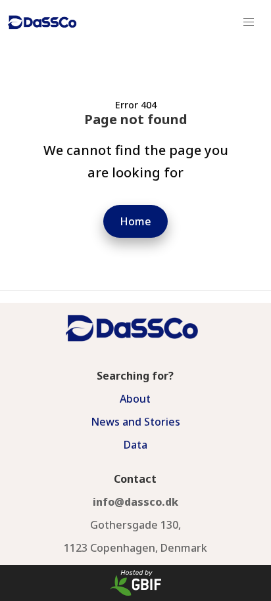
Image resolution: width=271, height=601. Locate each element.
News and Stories (135, 421)
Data (135, 444)
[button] (248, 22)
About (135, 398)
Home (135, 221)
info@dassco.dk (135, 502)
